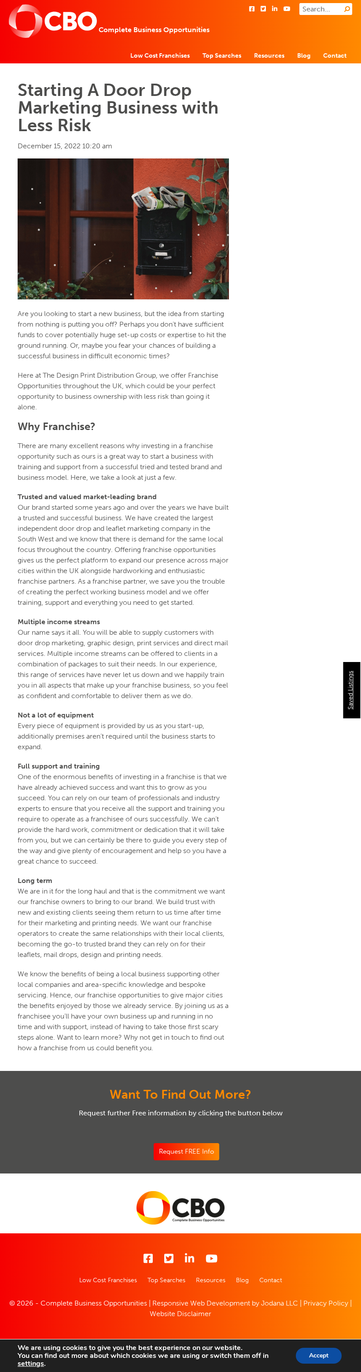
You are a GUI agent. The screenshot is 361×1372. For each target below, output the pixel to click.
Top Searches (222, 55)
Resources (269, 55)
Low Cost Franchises (160, 55)
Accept (318, 1355)
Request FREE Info (186, 1151)
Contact (334, 55)
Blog (303, 55)
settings (31, 1364)
